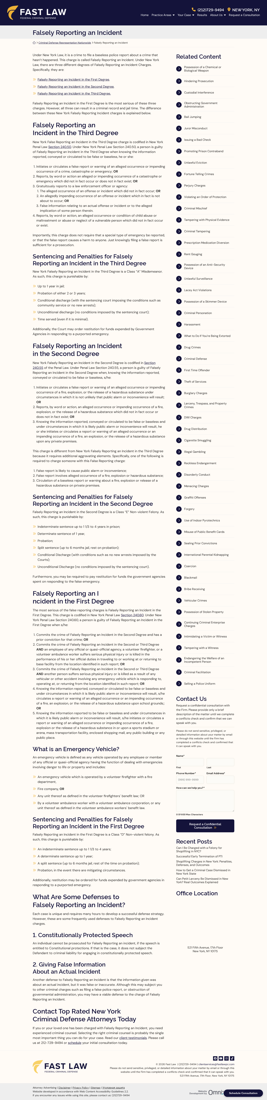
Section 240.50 (59, 147)
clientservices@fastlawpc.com (216, 1064)
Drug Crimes (192, 347)
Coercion (190, 566)
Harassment (192, 324)
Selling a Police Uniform (199, 684)
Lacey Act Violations (198, 290)
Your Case (184, 15)
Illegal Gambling (195, 452)
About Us (216, 15)
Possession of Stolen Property (204, 612)
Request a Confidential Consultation (205, 825)
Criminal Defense (195, 359)
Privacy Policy (81, 1087)
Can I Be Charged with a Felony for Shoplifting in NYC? (199, 849)
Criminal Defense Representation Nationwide (65, 42)
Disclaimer (64, 1087)
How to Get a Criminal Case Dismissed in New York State (203, 871)
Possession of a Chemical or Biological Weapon (202, 68)
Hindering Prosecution (199, 81)
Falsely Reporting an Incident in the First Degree (73, 79)
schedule (74, 1043)
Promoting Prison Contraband (203, 151)
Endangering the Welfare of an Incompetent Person (204, 660)
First (178, 767)
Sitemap (95, 1087)
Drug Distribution (195, 429)
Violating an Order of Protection (205, 197)
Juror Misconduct (195, 128)
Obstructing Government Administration (200, 104)
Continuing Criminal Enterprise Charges (204, 624)
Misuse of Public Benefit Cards (204, 532)
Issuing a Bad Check (197, 140)
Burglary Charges (195, 393)
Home (145, 15)
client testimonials (133, 1038)
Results (202, 15)
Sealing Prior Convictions (200, 543)
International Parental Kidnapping (206, 555)
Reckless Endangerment (200, 463)
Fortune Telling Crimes (199, 174)
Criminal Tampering (197, 231)
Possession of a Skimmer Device (205, 301)
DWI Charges (192, 417)
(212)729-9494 (211, 9)
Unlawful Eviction (195, 163)
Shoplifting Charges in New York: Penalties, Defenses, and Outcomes (204, 863)
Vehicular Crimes (195, 600)
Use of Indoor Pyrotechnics (202, 520)
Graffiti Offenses (195, 497)
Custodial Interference (199, 92)
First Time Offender (197, 370)
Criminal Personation (198, 313)
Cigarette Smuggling (197, 440)
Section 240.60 (132, 615)
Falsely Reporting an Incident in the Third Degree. (74, 93)
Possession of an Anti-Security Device (204, 266)
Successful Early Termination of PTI (199, 856)
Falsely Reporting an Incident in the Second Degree (76, 86)
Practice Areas (161, 15)
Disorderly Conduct (197, 475)
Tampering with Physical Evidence (206, 220)
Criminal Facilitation (197, 672)
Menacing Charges (196, 486)
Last (209, 767)
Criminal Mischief (195, 208)
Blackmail (190, 578)
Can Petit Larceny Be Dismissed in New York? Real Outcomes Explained (202, 880)
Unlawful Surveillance (198, 279)
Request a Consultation (244, 15)
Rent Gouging (193, 254)
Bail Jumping (192, 117)
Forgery (189, 509)
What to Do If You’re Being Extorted (207, 336)
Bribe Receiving (194, 589)
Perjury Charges (194, 185)
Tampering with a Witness (201, 648)
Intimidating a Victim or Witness (205, 636)
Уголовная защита (113, 1087)
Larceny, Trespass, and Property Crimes (205, 405)
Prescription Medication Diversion (206, 243)
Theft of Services (195, 382)
